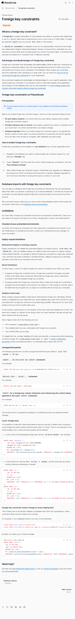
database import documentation (36, 204)
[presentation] (37, 369)
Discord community (51, 569)
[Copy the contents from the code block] (67, 369)
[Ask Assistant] (70, 369)
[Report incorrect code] (64, 369)
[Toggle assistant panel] (69, 3)
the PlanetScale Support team (24, 569)
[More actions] (72, 2)
